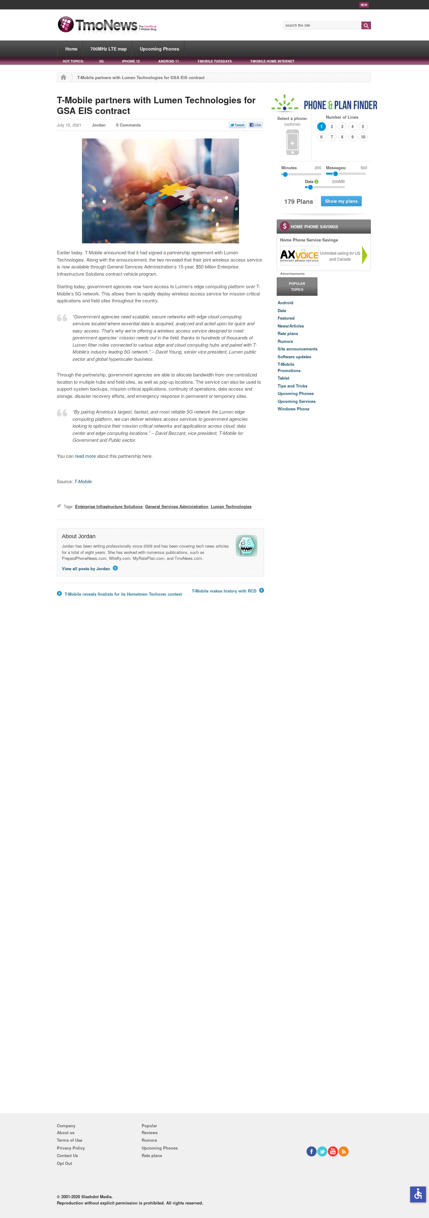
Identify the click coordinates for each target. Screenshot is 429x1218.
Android (285, 303)
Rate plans (288, 333)
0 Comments (128, 125)
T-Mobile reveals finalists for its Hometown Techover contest (119, 594)
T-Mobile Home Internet (272, 61)
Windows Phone (293, 409)
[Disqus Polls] (160, 695)
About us (65, 1132)
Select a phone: (292, 121)
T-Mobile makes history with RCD (227, 591)
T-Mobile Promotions (289, 367)
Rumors (285, 341)
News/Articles (291, 326)
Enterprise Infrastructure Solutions (109, 506)
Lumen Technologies (231, 506)
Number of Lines (342, 117)
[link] (299, 255)
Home (71, 49)
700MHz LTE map (108, 49)
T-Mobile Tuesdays (215, 61)
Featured (286, 318)
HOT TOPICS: (73, 61)
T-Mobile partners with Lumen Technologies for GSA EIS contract (156, 105)
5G (101, 61)
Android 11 (168, 61)
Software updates (294, 357)
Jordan (99, 125)
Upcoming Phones (159, 49)
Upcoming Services (297, 401)
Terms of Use (69, 1140)
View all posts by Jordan (89, 568)
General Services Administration (176, 506)
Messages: (346, 168)
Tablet (283, 378)
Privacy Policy (71, 1148)
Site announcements (298, 349)
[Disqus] (160, 858)
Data (282, 310)
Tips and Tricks (292, 386)
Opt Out (64, 1163)
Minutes (289, 168)
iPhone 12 (131, 61)
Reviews (150, 1132)
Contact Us (67, 1155)
